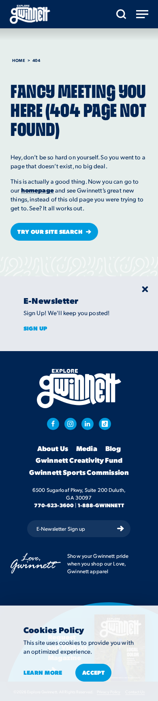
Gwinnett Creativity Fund (79, 460)
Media (86, 449)
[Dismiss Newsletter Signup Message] (145, 289)
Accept (93, 672)
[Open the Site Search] (121, 14)
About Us (52, 449)
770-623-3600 (54, 505)
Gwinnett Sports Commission (79, 472)
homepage (37, 190)
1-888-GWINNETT (101, 505)
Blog (113, 449)
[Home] (30, 14)
